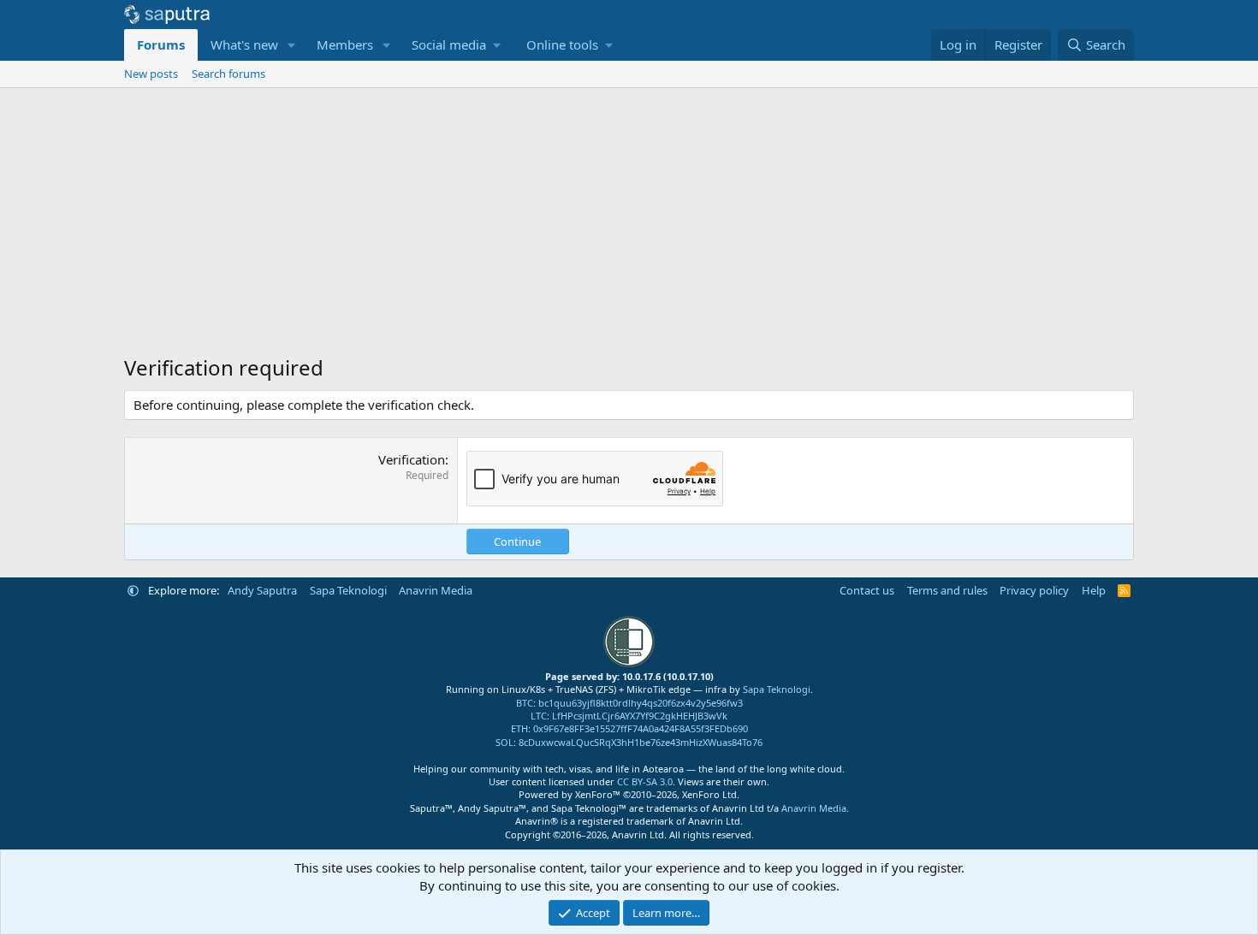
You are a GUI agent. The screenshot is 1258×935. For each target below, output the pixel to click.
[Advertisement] (629, 216)
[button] (292, 45)
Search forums (228, 73)
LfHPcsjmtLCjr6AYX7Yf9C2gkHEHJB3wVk (639, 715)
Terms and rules (947, 590)
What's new (244, 44)
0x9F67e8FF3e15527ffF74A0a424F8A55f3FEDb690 (640, 728)
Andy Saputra (262, 590)
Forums (161, 44)
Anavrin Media (435, 590)
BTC (524, 702)
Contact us (867, 590)
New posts (151, 73)
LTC (539, 715)
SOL (504, 742)
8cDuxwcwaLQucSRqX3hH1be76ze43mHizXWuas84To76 (641, 742)
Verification (411, 459)
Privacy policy (1034, 590)
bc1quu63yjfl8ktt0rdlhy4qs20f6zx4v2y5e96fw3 (640, 702)
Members (345, 44)
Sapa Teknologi (348, 590)
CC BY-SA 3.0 (645, 781)
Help (1094, 590)
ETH (519, 728)
